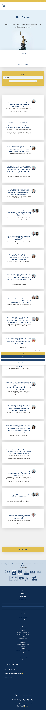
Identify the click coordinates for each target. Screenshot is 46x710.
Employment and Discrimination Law (23, 632)
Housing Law (23, 640)
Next (23, 541)
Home (23, 590)
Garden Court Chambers (4, 6)
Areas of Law (23, 602)
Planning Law (23, 652)
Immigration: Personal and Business (23, 644)
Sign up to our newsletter (23, 695)
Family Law (23, 636)
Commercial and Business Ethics (23, 622)
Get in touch (23, 549)
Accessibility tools (40, 1)
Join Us (23, 610)
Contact (23, 613)
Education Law (23, 630)
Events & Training (23, 607)
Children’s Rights (23, 619)
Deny (23, 356)
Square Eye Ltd (26, 706)
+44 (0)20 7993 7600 (40, 6)
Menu (43, 6)
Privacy (25, 362)
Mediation (23, 646)
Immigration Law (23, 642)
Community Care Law (23, 624)
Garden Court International (23, 638)
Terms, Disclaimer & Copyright (29, 703)
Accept (23, 353)
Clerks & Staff (23, 599)
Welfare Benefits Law (23, 659)
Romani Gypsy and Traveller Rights (23, 657)
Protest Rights (23, 655)
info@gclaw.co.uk (10, 669)
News (23, 605)
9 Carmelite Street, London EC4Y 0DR (14, 673)
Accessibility (15, 703)
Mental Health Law (23, 648)
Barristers (23, 596)
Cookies (20, 362)
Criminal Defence (23, 628)
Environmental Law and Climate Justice (23, 634)
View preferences (23, 360)
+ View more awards (23, 567)
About (23, 593)
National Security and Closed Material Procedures (23, 650)
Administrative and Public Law (23, 617)
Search (37, 6)
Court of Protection (23, 626)
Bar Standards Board (25, 704)
